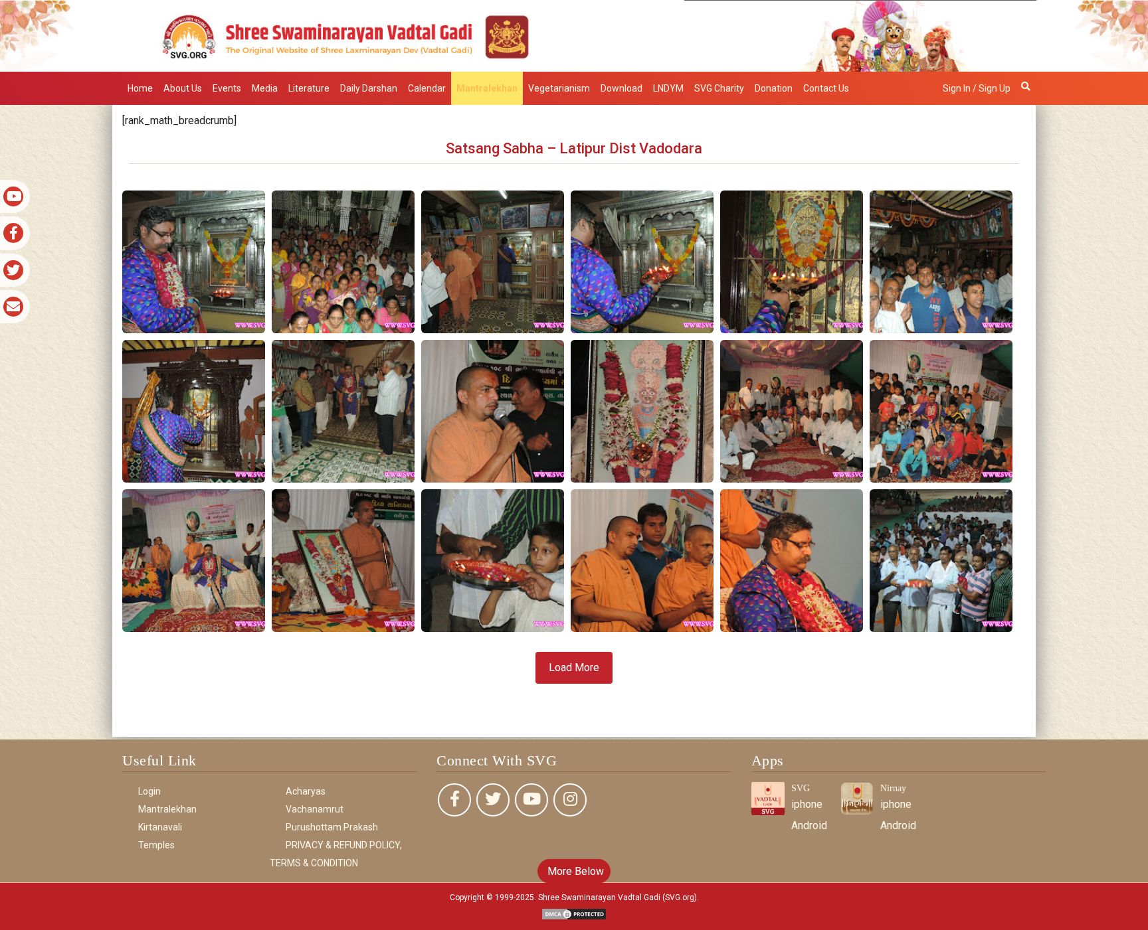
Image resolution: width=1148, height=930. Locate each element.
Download (621, 88)
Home (140, 88)
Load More (574, 667)
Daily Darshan (368, 88)
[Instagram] (570, 799)
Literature (309, 88)
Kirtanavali (160, 827)
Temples (156, 845)
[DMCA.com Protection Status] (574, 913)
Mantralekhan (487, 88)
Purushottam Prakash (332, 827)
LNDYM (668, 88)
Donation (774, 88)
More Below (574, 871)
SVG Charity (719, 88)
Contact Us (826, 88)
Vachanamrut (314, 809)
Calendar (427, 88)
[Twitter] (493, 799)
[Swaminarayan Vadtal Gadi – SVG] (574, 35)
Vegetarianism (559, 88)
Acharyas (306, 791)
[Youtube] (531, 799)
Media (265, 88)
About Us (182, 88)
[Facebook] (454, 799)
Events (227, 88)
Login (149, 791)
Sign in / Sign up (976, 88)
